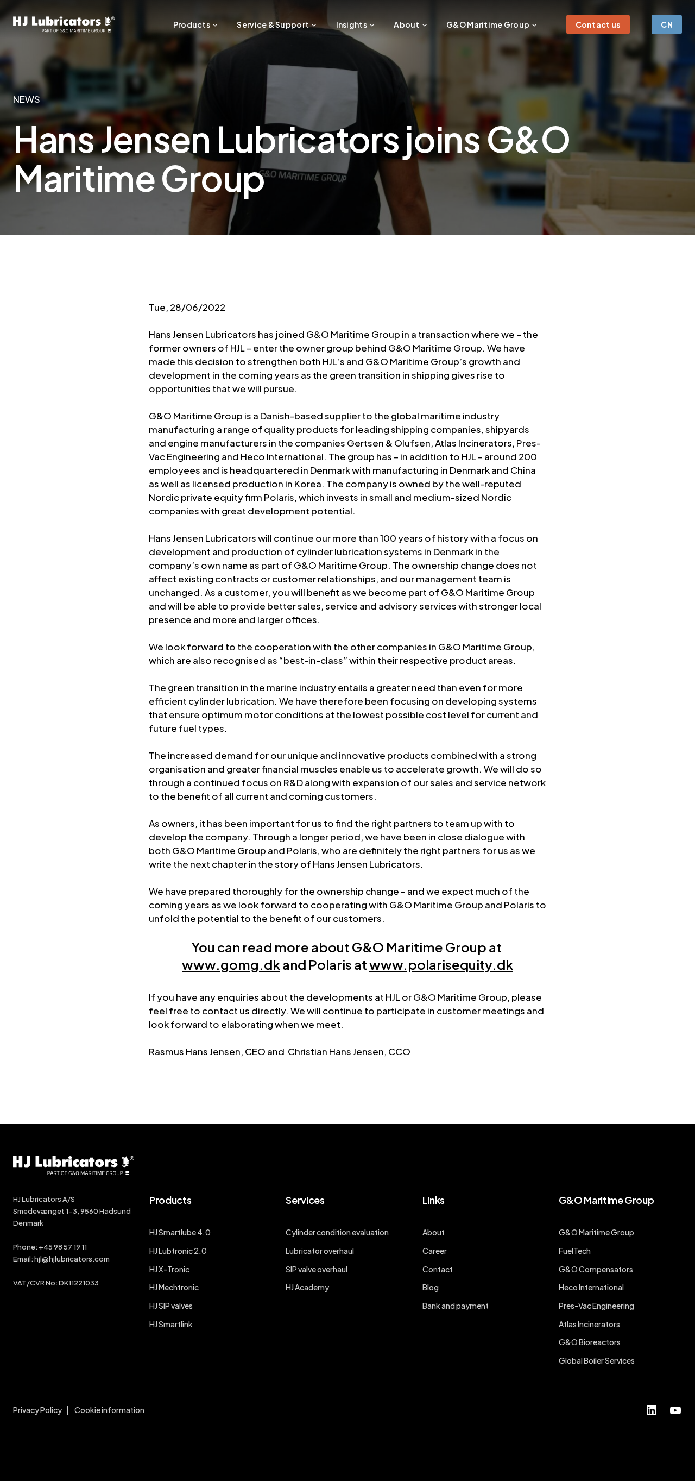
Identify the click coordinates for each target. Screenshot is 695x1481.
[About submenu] (424, 24)
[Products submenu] (215, 24)
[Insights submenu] (372, 24)
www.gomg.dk (231, 964)
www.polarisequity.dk (441, 964)
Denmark (28, 1223)
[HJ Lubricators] (64, 24)
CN (667, 24)
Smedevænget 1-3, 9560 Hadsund (72, 1211)
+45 (46, 1246)
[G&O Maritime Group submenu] (534, 24)
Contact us (598, 24)
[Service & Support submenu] (314, 24)
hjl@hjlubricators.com (72, 1258)
